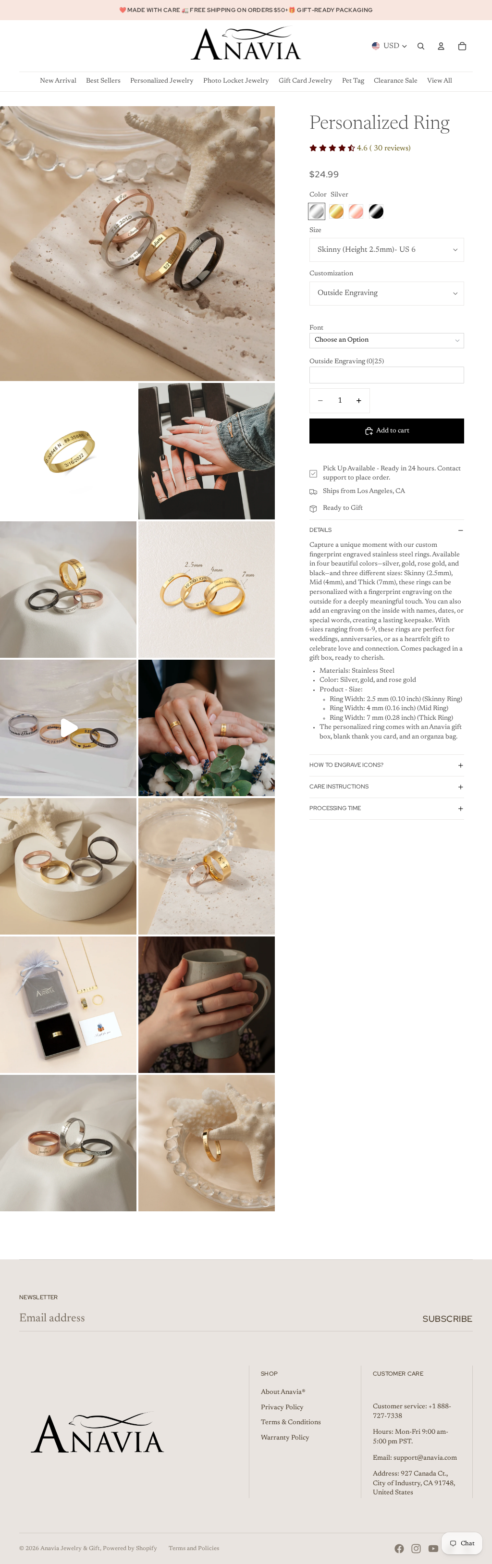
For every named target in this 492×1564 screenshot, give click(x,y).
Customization (331, 274)
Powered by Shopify (130, 1549)
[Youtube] (433, 1548)
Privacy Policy (282, 1407)
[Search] (420, 46)
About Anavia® (283, 1392)
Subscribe (448, 1318)
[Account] (441, 46)
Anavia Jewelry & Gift (70, 1549)
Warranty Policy (285, 1438)
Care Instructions (339, 786)
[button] (386, 328)
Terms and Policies (194, 1549)
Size (315, 230)
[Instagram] (416, 1548)
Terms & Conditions (291, 1422)
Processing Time (335, 808)
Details (320, 530)
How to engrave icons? (346, 765)
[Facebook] (399, 1548)
